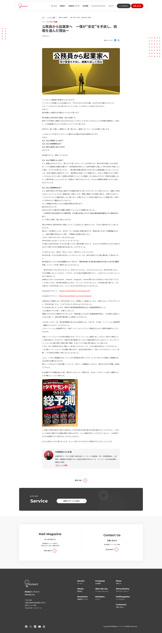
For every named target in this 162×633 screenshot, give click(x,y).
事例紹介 (62, 6)
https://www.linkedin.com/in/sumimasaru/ (75, 296)
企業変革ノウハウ (74, 6)
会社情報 (85, 6)
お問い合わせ (137, 6)
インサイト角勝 (51, 17)
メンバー (111, 6)
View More (48, 550)
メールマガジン (123, 6)
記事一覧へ (78, 480)
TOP (43, 17)
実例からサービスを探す (71, 501)
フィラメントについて (98, 6)
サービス (54, 6)
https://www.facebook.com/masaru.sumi (74, 291)
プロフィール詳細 (61, 465)
